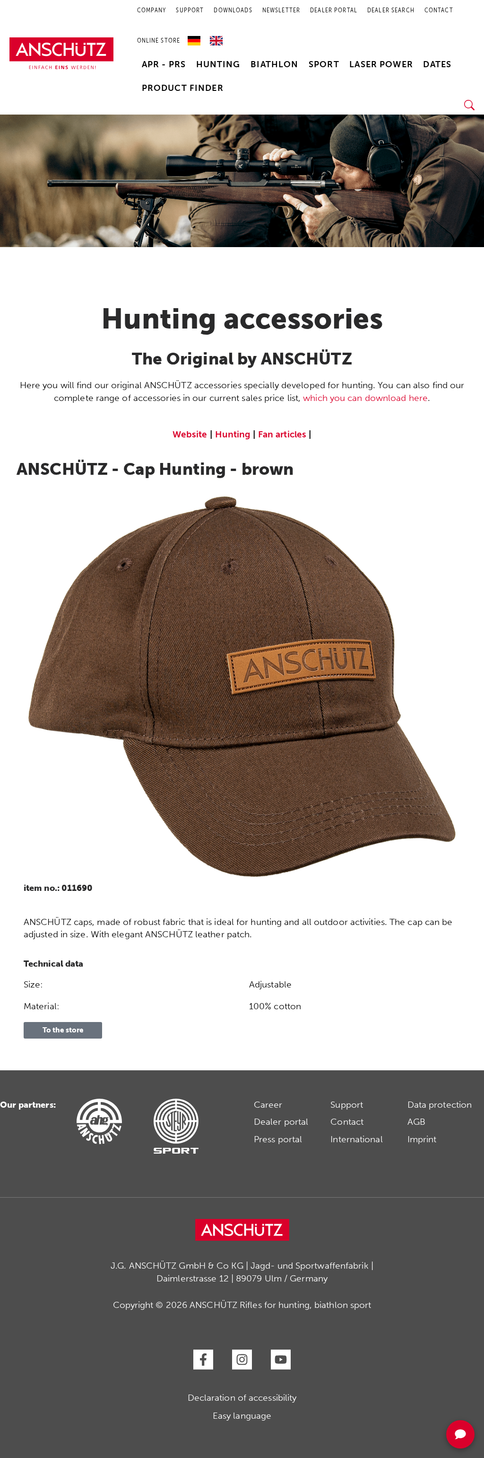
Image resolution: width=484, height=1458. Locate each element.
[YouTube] (281, 1359)
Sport (324, 64)
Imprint (422, 1139)
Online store (159, 40)
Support (346, 1104)
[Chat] (460, 1434)
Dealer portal (281, 1121)
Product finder (183, 88)
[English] (216, 37)
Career (268, 1104)
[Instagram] (242, 1359)
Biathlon (274, 64)
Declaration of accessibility (242, 1397)
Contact (346, 1121)
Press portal (278, 1139)
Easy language (242, 1415)
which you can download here (365, 397)
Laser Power (381, 64)
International (356, 1139)
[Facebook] (203, 1359)
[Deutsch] (196, 37)
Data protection (439, 1104)
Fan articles (282, 434)
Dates (437, 64)
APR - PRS (164, 64)
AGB (416, 1121)
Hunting (218, 64)
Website (190, 434)
